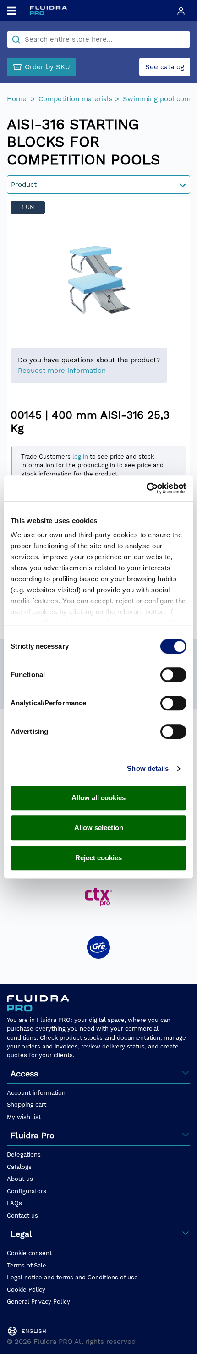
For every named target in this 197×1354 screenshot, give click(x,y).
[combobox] (98, 39)
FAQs (14, 1203)
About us (20, 1178)
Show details (148, 768)
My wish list (24, 1117)
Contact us (22, 1215)
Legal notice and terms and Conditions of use (72, 1277)
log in (80, 456)
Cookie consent (29, 1253)
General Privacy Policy (38, 1301)
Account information (36, 1092)
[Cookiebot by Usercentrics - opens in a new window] (146, 488)
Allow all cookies (98, 798)
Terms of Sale (26, 1265)
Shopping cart (26, 1104)
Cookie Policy (26, 1289)
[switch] (173, 674)
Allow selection (98, 827)
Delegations (24, 1154)
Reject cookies (98, 858)
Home (18, 99)
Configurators (26, 1191)
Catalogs (19, 1166)
